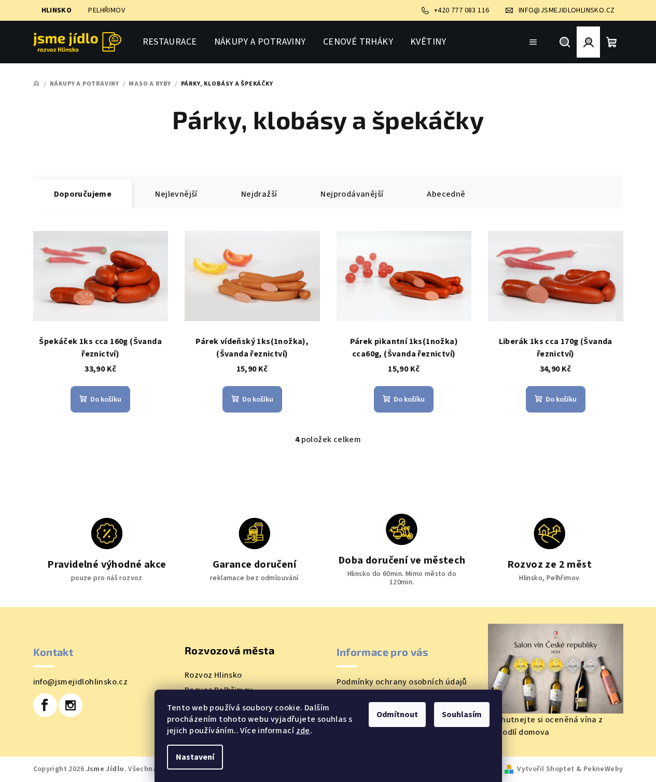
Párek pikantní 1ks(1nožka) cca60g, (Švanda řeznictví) (404, 348)
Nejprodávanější (351, 194)
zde (303, 730)
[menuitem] (169, 42)
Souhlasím (462, 714)
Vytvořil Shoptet (545, 769)
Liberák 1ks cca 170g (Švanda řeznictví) (555, 348)
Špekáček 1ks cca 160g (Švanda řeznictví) (100, 348)
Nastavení (195, 757)
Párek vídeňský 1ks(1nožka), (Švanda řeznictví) (252, 348)
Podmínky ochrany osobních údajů (402, 682)
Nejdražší (259, 194)
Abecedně (446, 194)
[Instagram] (70, 705)
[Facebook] (45, 705)
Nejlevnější (176, 194)
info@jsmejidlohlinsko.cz (80, 682)
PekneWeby (603, 769)
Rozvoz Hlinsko (213, 675)
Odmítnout (397, 714)
